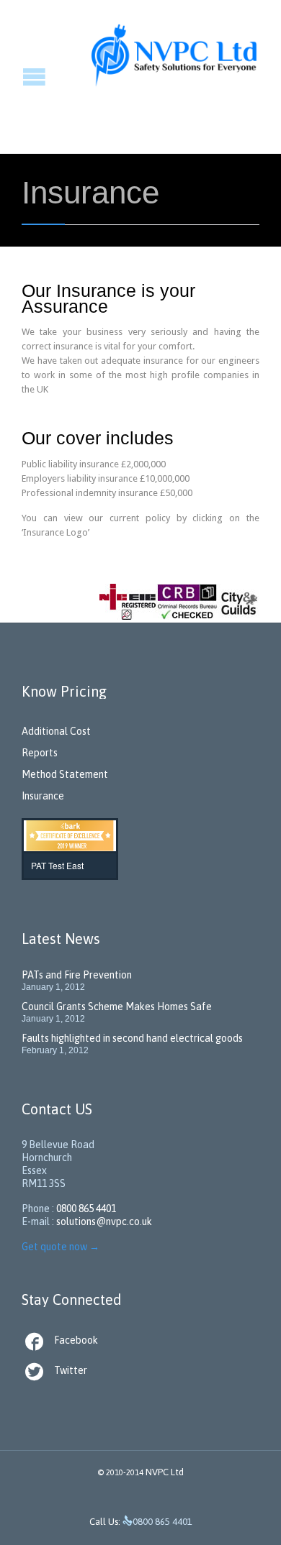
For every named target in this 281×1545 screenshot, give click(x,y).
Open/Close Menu (12, 76)
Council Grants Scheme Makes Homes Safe (117, 1006)
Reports (40, 752)
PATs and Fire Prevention (77, 975)
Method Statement (65, 774)
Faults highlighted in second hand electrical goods (132, 1038)
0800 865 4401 (86, 1208)
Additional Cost (56, 731)
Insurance (43, 796)
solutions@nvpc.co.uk (104, 1221)
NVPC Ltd (165, 1472)
